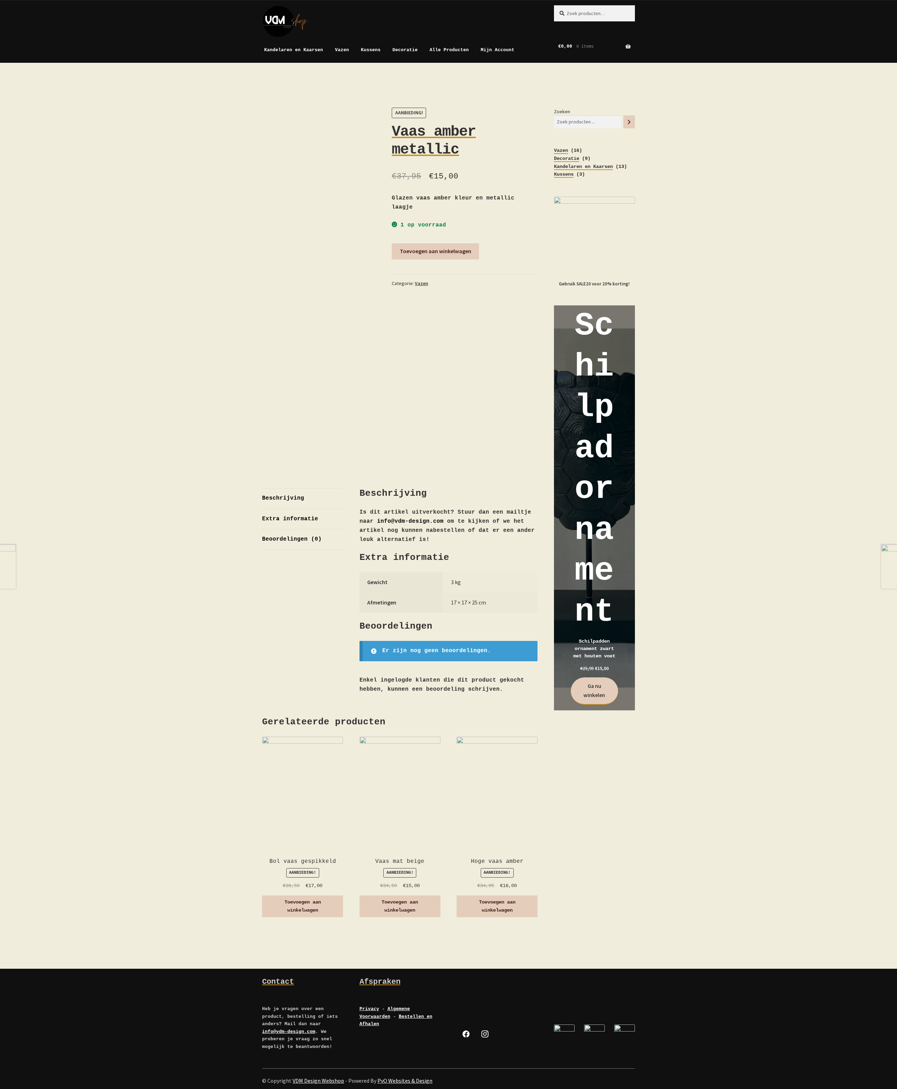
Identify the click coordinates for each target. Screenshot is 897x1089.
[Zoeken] (629, 121)
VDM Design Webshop (318, 1080)
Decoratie (405, 50)
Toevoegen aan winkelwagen (435, 251)
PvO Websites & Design (404, 1080)
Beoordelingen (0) (292, 539)
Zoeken (562, 111)
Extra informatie (290, 519)
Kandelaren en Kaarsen (293, 50)
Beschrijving (283, 498)
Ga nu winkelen (594, 690)
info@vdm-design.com (410, 521)
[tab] (302, 498)
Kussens (371, 50)
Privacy (369, 1009)
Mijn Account (497, 50)
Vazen (342, 50)
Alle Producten (449, 50)
